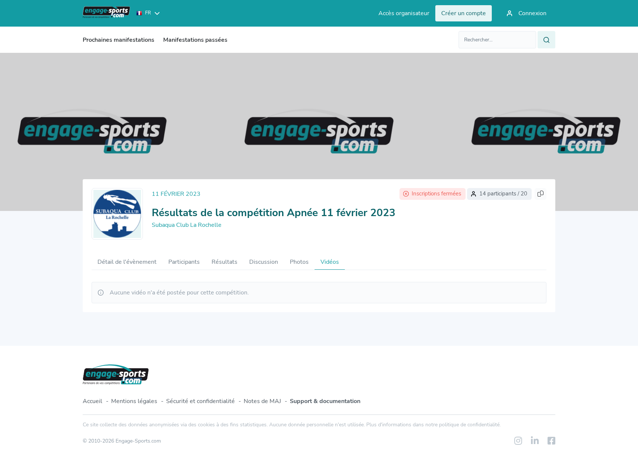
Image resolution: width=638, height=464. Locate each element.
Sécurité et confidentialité (200, 401)
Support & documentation (325, 401)
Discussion (263, 262)
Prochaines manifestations (118, 40)
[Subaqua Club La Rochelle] (117, 214)
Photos (299, 262)
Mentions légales (134, 401)
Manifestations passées (195, 40)
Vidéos (329, 262)
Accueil (92, 401)
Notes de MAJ (262, 401)
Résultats (224, 262)
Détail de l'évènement (127, 262)
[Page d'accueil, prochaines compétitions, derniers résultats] (106, 13)
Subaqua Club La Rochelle (187, 225)
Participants (184, 262)
